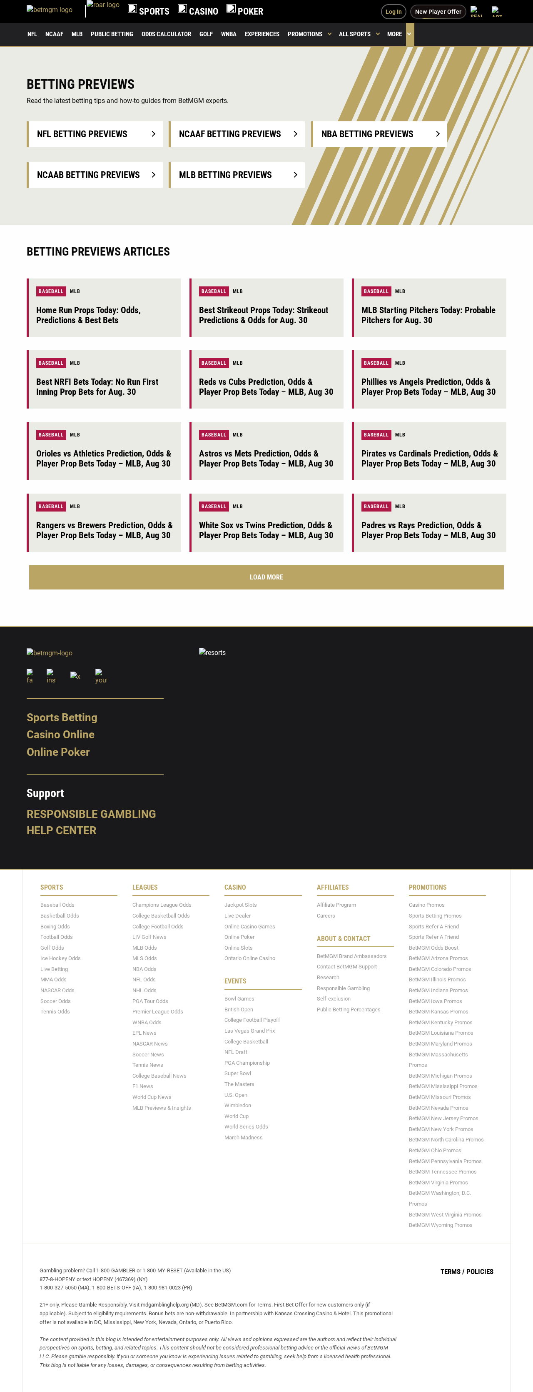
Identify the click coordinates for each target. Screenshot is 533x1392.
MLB (77, 34)
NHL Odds (144, 990)
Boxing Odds (55, 926)
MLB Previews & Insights (161, 1107)
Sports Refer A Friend (434, 926)
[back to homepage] (103, 11)
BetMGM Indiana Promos (438, 990)
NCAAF (54, 34)
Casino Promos (427, 905)
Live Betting (54, 969)
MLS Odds (144, 958)
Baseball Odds (57, 905)
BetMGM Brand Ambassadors (352, 956)
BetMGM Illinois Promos (437, 979)
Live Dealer (237, 916)
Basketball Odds (59, 916)
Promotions (305, 34)
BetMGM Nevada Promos (438, 1107)
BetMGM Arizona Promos (438, 958)
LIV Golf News (149, 937)
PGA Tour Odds (150, 1001)
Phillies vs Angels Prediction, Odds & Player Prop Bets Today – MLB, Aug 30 (428, 387)
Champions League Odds (162, 905)
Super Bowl (237, 1073)
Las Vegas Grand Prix (249, 1031)
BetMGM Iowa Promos (435, 1001)
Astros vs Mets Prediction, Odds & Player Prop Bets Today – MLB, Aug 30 (266, 459)
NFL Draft (235, 1052)
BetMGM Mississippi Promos (443, 1086)
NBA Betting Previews (367, 134)
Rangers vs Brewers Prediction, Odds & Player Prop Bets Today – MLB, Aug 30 (104, 530)
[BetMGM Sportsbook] (57, 11)
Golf (206, 34)
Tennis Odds (55, 1011)
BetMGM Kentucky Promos (441, 1022)
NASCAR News (150, 1044)
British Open (238, 1009)
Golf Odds (52, 947)
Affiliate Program (336, 905)
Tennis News (147, 1065)
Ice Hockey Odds (60, 958)
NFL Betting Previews (82, 134)
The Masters (239, 1084)
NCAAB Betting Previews (88, 175)
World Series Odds (246, 1127)
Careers (326, 916)
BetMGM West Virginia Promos (445, 1214)
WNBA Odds (147, 1022)
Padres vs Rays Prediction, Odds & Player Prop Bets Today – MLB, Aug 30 (428, 530)
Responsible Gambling (91, 813)
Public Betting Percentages (349, 1009)
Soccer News (148, 1054)
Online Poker (58, 752)
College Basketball (246, 1041)
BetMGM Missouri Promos (440, 1097)
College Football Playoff (252, 1020)
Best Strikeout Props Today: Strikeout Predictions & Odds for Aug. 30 (263, 315)
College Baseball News (159, 1075)
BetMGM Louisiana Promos (441, 1033)
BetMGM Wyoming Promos (441, 1225)
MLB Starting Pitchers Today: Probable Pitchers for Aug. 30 (428, 315)
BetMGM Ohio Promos (435, 1150)
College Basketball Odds (161, 916)
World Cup (236, 1116)
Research (328, 977)
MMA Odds (53, 979)
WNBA (229, 34)
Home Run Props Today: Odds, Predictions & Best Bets (88, 315)
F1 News (142, 1086)
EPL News (144, 1033)
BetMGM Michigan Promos (440, 1075)
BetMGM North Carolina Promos (446, 1139)
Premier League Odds (157, 1011)
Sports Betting (62, 717)
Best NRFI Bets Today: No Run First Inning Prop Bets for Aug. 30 (97, 387)
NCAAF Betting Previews (230, 134)
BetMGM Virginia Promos (438, 1182)
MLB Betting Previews (225, 175)
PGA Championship (247, 1062)
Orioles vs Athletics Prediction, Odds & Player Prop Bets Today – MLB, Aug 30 (103, 459)
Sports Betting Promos (435, 916)
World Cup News (152, 1097)
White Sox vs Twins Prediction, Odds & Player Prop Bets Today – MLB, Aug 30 (266, 530)
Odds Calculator (166, 34)
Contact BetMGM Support (347, 966)
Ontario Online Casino (249, 958)
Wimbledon (237, 1105)
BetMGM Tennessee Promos (443, 1172)
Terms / (453, 1271)
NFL (32, 34)
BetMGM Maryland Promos (440, 1044)
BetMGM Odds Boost (433, 947)
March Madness (243, 1137)
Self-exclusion (334, 999)
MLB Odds (144, 947)
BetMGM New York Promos (441, 1129)
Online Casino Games (249, 926)
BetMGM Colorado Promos (440, 969)
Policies (479, 1271)
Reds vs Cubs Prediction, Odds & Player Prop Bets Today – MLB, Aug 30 (266, 387)
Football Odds (56, 937)
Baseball (51, 291)
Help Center (62, 830)
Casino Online (61, 734)
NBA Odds (144, 969)
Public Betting (112, 34)
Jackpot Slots (240, 905)
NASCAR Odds (57, 990)
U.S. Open (235, 1094)
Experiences (262, 34)
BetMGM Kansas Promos (438, 1011)
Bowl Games (239, 999)
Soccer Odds (55, 1001)
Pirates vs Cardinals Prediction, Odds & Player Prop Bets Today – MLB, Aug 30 (429, 459)
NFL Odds (144, 979)
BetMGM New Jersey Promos (443, 1118)
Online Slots (238, 947)
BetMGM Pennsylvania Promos (445, 1161)
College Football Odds (158, 926)
